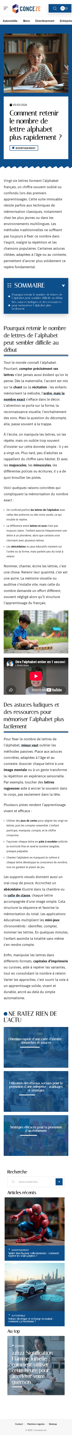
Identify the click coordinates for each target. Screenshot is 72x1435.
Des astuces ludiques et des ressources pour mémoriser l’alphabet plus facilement (36, 305)
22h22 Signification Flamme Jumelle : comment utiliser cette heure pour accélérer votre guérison (32, 1367)
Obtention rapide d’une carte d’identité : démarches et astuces (36, 1041)
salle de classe (19, 895)
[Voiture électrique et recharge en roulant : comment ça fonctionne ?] (35, 1287)
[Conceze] (26, 8)
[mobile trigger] (7, 8)
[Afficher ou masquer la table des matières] (55, 286)
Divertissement (26, 148)
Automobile (18, 1315)
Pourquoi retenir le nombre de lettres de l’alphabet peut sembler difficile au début (37, 296)
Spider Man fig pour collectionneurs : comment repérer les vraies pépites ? (33, 1254)
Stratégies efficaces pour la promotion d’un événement (36, 1129)
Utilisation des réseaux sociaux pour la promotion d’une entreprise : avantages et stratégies (36, 1086)
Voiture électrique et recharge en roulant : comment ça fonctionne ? (31, 1320)
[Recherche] (54, 8)
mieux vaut (29, 745)
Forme (19, 1346)
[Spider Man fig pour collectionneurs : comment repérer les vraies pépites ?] (35, 1221)
